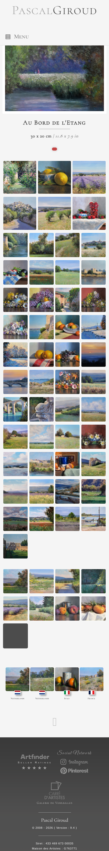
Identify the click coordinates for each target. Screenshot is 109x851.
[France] (91, 679)
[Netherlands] (17, 679)
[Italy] (67, 679)
